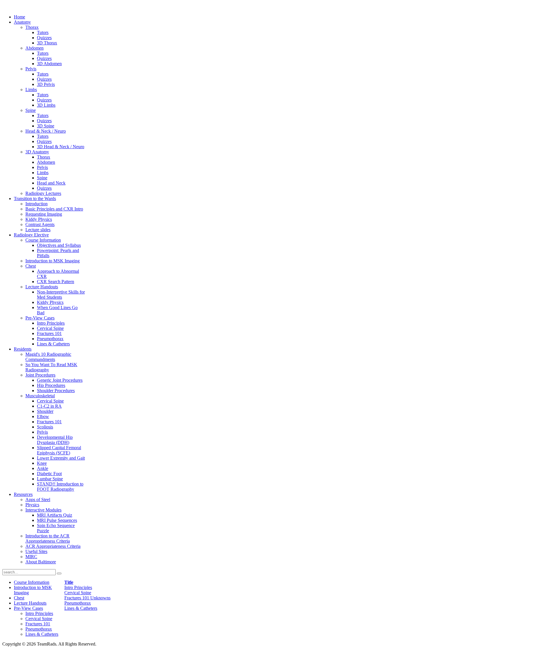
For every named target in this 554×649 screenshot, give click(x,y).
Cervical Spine (77, 592)
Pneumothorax (77, 603)
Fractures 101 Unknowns (87, 597)
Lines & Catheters (80, 608)
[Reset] (59, 573)
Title (68, 582)
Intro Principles (78, 587)
